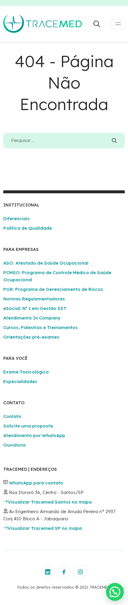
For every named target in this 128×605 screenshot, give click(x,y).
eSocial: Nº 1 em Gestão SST (34, 308)
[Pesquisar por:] (64, 140)
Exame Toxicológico (26, 372)
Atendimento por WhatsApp (34, 435)
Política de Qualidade (27, 228)
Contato (12, 416)
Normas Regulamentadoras (34, 299)
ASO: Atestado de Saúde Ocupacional (45, 263)
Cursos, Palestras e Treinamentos (40, 327)
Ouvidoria (14, 445)
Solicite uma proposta (28, 426)
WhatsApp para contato (36, 483)
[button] (115, 592)
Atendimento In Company (31, 318)
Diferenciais (16, 218)
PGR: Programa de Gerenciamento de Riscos (53, 289)
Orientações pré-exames (31, 337)
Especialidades (20, 381)
